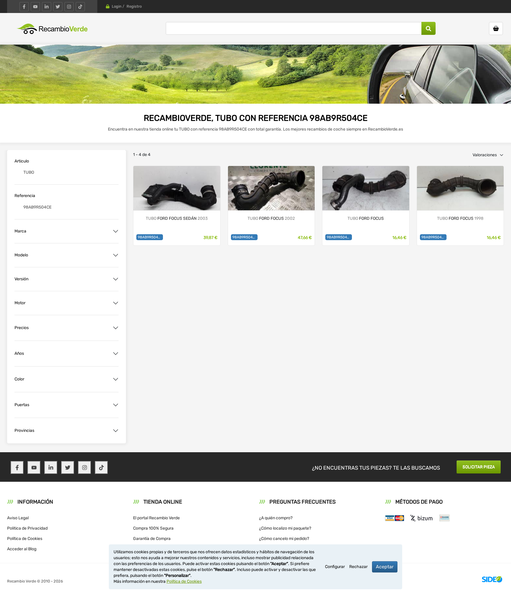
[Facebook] (24, 6)
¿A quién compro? (275, 517)
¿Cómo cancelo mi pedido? (284, 538)
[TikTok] (80, 6)
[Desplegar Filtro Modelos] (116, 255)
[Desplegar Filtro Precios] (116, 328)
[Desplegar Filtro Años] (116, 354)
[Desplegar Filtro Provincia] (116, 431)
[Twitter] (57, 6)
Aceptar (385, 566)
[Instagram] (69, 6)
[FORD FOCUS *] (365, 187)
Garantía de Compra (152, 538)
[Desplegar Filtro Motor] (116, 303)
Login (117, 6)
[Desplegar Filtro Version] (116, 279)
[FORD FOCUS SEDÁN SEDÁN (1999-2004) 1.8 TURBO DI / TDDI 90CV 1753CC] (176, 187)
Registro (134, 6)
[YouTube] (35, 6)
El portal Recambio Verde (156, 517)
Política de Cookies (24, 538)
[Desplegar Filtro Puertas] (116, 405)
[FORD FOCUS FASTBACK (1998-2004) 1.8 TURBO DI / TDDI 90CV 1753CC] (271, 187)
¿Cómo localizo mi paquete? (285, 528)
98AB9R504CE (150, 237)
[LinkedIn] (46, 6)
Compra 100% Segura (153, 528)
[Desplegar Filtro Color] (116, 379)
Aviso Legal (18, 517)
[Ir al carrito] (496, 28)
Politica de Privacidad (27, 528)
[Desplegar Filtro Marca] (116, 231)
